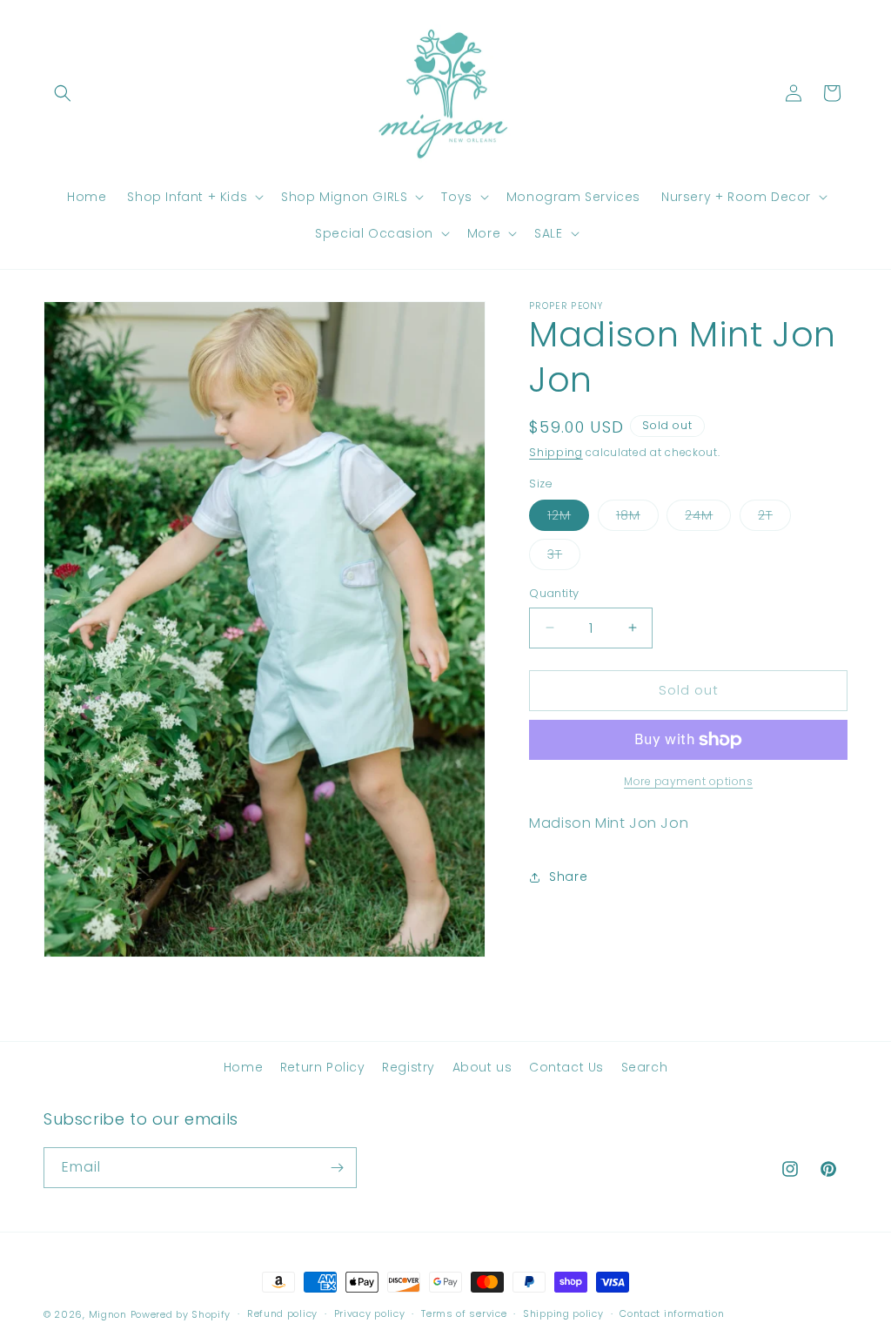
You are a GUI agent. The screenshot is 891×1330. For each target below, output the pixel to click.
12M (568, 518)
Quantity (554, 593)
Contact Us (566, 1067)
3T (563, 557)
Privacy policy (369, 1313)
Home (243, 1067)
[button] (63, 93)
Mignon (110, 1314)
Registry (408, 1067)
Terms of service (463, 1313)
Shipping (556, 452)
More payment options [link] (688, 781)
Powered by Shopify (181, 1314)
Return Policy (322, 1067)
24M (708, 518)
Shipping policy (563, 1313)
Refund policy (282, 1313)
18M (637, 518)
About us (482, 1067)
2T (774, 518)
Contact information (672, 1313)
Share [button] (568, 876)
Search (644, 1067)
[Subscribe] (337, 1167)
